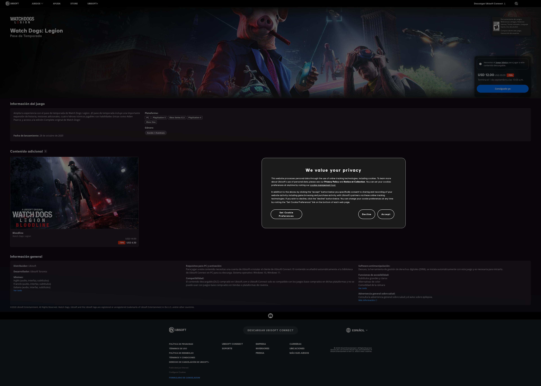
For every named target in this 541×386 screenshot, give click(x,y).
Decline (366, 214)
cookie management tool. (323, 185)
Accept (386, 214)
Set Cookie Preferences (286, 214)
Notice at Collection (354, 181)
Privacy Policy (331, 181)
